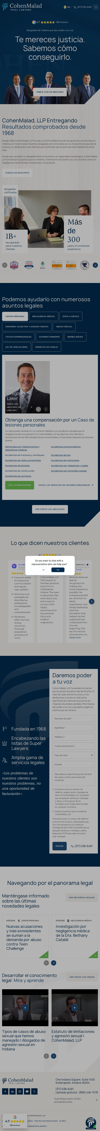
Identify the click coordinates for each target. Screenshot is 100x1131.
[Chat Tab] (50, 565)
